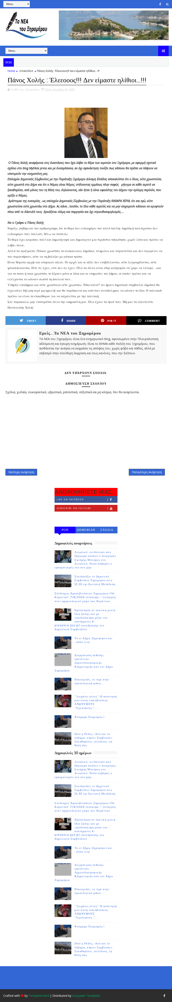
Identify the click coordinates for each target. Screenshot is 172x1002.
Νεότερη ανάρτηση (21, 472)
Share (71, 321)
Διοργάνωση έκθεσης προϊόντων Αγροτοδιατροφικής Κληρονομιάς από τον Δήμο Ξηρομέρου (84, 663)
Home (11, 71)
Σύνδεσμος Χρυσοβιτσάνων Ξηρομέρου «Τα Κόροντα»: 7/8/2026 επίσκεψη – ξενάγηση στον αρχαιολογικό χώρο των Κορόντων (85, 597)
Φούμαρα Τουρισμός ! (89, 717)
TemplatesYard (39, 996)
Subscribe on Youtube (74, 508)
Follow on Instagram (73, 517)
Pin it (111, 321)
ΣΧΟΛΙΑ (106, 530)
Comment (152, 321)
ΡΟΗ (65, 530)
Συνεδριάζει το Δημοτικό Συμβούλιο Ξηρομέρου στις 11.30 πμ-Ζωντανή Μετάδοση (95, 580)
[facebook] (160, 4)
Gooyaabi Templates (86, 996)
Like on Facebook (70, 499)
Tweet (31, 321)
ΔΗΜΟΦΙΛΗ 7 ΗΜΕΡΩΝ (86, 530)
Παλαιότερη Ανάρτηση (147, 472)
